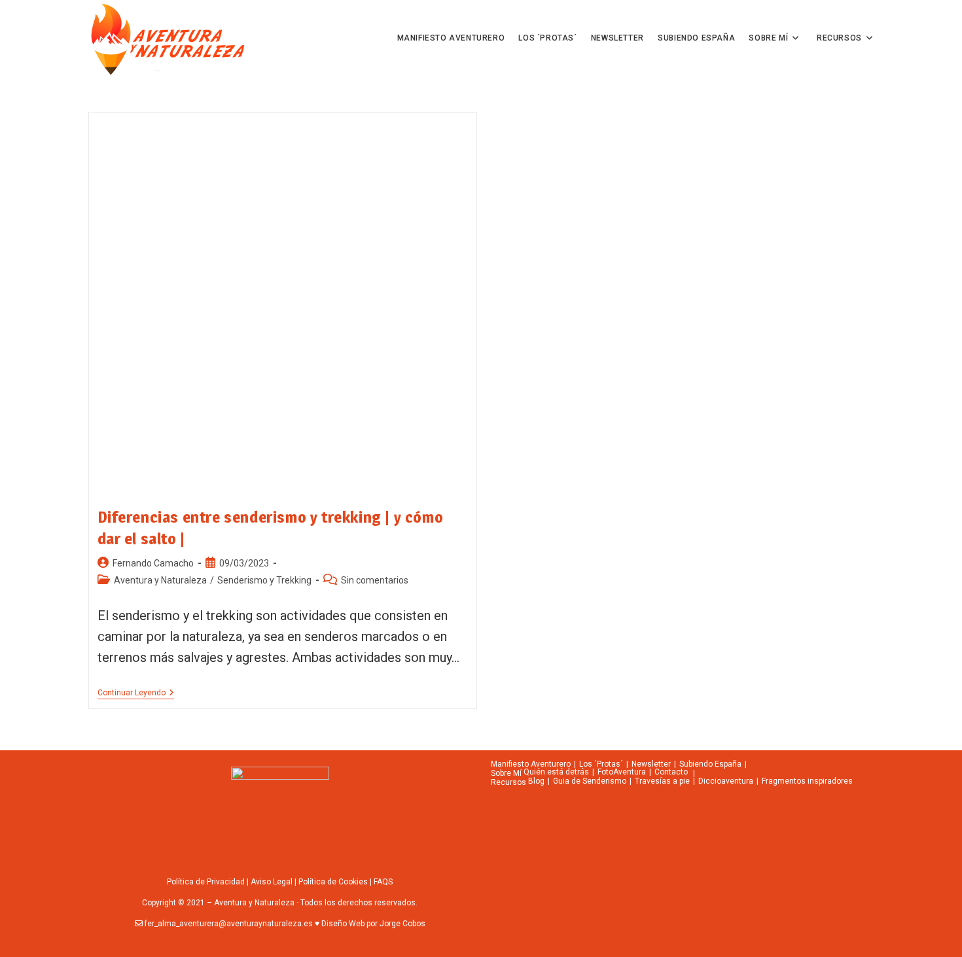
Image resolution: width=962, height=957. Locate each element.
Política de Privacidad (206, 881)
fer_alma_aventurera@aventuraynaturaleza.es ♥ (232, 923)
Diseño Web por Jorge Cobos (372, 923)
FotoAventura (621, 771)
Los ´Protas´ (601, 764)
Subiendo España (710, 764)
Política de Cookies (333, 881)
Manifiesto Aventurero (531, 764)
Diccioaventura (725, 781)
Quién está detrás (556, 771)
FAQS (383, 881)
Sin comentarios (374, 580)
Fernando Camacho (153, 563)
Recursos (508, 782)
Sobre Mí (506, 773)
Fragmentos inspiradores (807, 781)
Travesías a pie (662, 781)
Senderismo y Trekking (264, 580)
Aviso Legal (272, 881)
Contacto (671, 771)
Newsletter (651, 764)
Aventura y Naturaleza (160, 580)
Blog (536, 781)
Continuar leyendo (136, 692)
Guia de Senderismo (589, 781)
